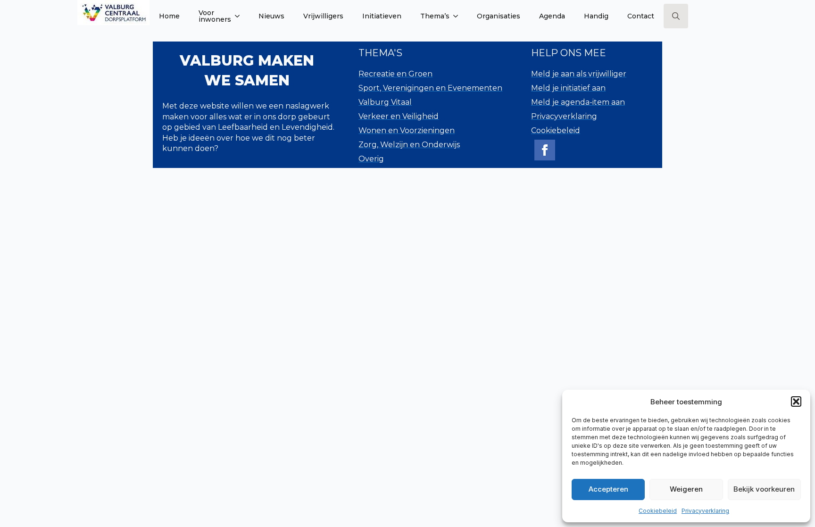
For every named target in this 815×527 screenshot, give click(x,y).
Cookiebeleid (658, 510)
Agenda (552, 16)
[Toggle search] (676, 16)
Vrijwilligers (323, 16)
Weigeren (686, 489)
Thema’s (434, 16)
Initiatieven (381, 16)
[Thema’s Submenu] (458, 16)
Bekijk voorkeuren (764, 489)
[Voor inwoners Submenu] (240, 16)
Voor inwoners (215, 16)
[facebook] (544, 150)
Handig (596, 16)
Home (169, 16)
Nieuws (271, 16)
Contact (640, 16)
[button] (796, 401)
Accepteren (608, 489)
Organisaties (498, 16)
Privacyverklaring (705, 510)
